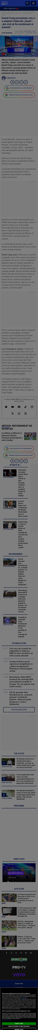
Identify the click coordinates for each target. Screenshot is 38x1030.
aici (24, 1004)
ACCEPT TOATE (19, 1023)
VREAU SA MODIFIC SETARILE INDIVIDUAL (19, 1026)
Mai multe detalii (23, 997)
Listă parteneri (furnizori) (6, 1020)
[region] (19, 1008)
